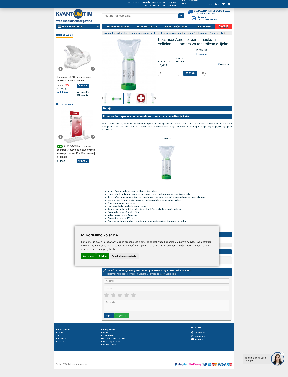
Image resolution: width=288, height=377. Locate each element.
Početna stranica (111, 33)
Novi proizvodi (147, 26)
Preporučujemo (176, 26)
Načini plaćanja (108, 329)
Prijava (109, 315)
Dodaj (191, 73)
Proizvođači (61, 338)
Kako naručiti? (107, 335)
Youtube (198, 339)
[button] (217, 4)
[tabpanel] (77, 69)
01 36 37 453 (170, 2)
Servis (59, 335)
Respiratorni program (171, 33)
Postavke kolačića (109, 344)
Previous (102, 98)
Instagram (199, 336)
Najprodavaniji (64, 35)
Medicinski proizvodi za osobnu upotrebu (140, 33)
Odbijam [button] (102, 256)
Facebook (199, 332)
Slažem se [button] (88, 256)
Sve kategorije (71, 26)
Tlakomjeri (203, 26)
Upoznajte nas (63, 329)
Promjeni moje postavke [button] (124, 256)
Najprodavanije (118, 26)
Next (155, 98)
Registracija (121, 315)
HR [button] (208, 3)
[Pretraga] (181, 15)
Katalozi (60, 341)
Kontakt (60, 332)
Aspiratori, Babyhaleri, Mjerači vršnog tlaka (203, 33)
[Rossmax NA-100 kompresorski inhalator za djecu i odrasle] (76, 58)
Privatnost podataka (110, 341)
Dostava (105, 332)
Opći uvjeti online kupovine (113, 338)
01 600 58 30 (170, 5)
